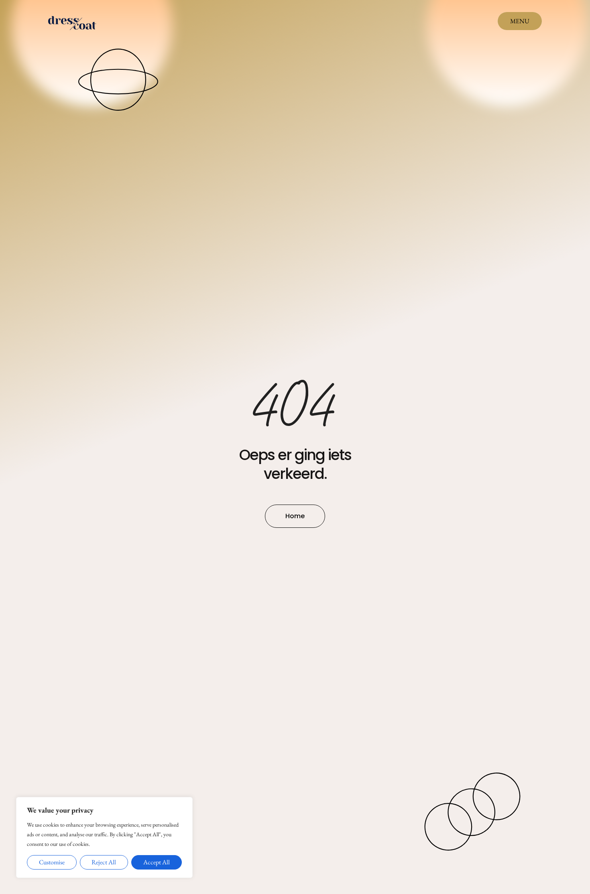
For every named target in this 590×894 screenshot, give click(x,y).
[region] (104, 837)
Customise (52, 862)
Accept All (156, 862)
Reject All (104, 862)
